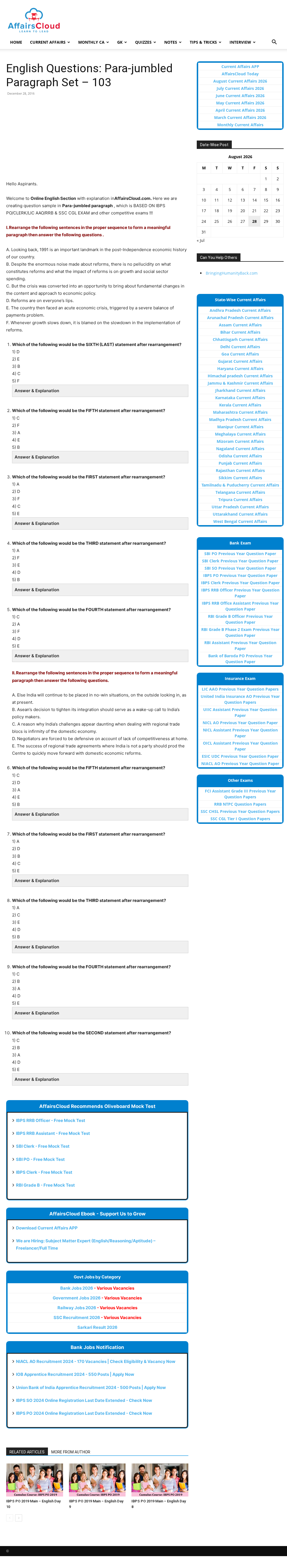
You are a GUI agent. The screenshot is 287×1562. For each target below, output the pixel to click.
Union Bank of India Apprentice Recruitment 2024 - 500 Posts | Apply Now (91, 1387)
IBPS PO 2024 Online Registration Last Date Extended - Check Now (84, 1413)
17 (204, 210)
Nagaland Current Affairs (240, 448)
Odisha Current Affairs (240, 456)
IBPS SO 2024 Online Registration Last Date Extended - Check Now (84, 1400)
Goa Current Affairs (240, 354)
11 (216, 200)
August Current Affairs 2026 (240, 81)
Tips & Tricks (203, 42)
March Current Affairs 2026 (240, 117)
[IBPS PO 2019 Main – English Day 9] (97, 1479)
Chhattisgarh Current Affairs (240, 339)
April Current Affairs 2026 (240, 110)
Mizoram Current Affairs (240, 441)
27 (242, 221)
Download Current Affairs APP (47, 1228)
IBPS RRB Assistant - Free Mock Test (53, 1133)
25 (216, 221)
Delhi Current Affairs (240, 346)
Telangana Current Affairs (240, 492)
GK (119, 42)
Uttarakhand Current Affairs (240, 514)
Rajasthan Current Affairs (240, 470)
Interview (240, 42)
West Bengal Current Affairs (240, 521)
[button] (274, 42)
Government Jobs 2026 (97, 1298)
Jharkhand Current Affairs (240, 390)
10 (204, 200)
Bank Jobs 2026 (97, 1288)
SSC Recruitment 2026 (97, 1317)
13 (242, 200)
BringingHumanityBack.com (232, 273)
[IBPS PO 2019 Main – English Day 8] (159, 1479)
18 (216, 210)
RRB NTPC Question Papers (240, 804)
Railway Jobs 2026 (97, 1307)
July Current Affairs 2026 (240, 88)
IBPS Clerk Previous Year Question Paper (240, 582)
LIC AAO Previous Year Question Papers (240, 689)
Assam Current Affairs (240, 325)
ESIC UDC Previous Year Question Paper (240, 756)
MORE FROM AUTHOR (70, 1452)
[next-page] (18, 1517)
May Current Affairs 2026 (240, 103)
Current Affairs (48, 42)
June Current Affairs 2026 (240, 95)
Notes (170, 42)
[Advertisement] (97, 141)
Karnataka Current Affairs (240, 397)
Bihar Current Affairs (240, 332)
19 (230, 210)
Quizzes (143, 42)
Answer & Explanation (37, 390)
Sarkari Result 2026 (97, 1327)
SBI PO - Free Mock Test (40, 1159)
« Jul (201, 240)
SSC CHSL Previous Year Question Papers (240, 811)
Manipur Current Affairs (240, 426)
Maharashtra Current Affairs (240, 412)
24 (204, 221)
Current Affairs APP (240, 66)
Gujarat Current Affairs (240, 361)
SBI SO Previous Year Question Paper (240, 568)
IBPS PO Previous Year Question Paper (240, 575)
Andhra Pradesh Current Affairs (240, 310)
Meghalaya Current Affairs (240, 434)
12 (230, 200)
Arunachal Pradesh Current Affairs (240, 317)
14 (254, 200)
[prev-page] (9, 1517)
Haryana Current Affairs (240, 368)
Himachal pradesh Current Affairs (240, 375)
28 (254, 221)
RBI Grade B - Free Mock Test (45, 1185)
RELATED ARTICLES (27, 1452)
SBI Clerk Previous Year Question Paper (240, 560)
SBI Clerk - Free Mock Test (43, 1146)
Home (16, 42)
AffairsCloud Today (240, 73)
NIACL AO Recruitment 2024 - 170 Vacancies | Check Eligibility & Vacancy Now (95, 1361)
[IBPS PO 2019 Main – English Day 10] (34, 1479)
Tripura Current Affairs (240, 499)
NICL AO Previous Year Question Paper (240, 722)
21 (254, 210)
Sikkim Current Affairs (240, 477)
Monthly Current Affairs (240, 124)
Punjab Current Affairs (240, 463)
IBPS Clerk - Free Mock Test (44, 1172)
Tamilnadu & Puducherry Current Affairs (240, 485)
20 (242, 210)
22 (266, 210)
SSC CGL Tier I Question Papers (240, 818)
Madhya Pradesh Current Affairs (240, 419)
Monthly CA (91, 42)
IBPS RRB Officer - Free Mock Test (50, 1120)
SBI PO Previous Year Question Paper (240, 553)
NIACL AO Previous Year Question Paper (240, 763)
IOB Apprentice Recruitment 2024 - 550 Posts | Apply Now (75, 1374)
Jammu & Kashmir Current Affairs (240, 383)
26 (230, 221)
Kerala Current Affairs (240, 405)
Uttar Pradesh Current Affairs (240, 506)
